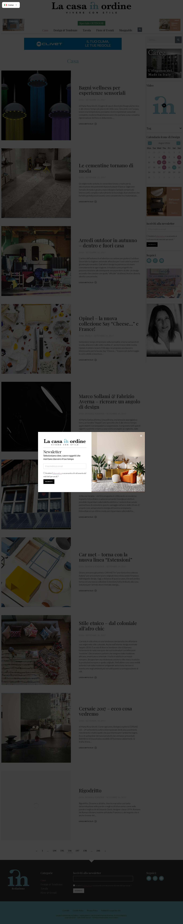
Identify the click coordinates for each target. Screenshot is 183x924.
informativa (57, 473)
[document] (91, 462)
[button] (141, 435)
